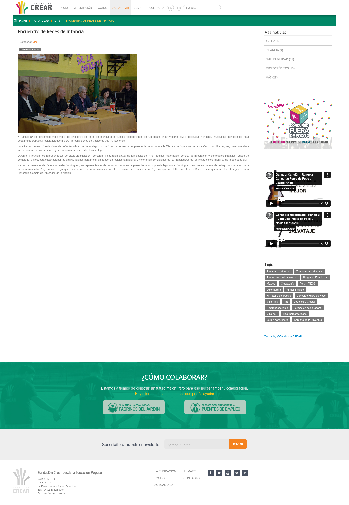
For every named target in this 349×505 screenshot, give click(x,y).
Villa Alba (272, 301)
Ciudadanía (287, 283)
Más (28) (272, 77)
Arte (286, 301)
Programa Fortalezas (315, 277)
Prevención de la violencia (282, 277)
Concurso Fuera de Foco (311, 295)
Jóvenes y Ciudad (304, 301)
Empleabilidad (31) (280, 59)
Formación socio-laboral (308, 308)
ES (170, 8)
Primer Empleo (295, 289)
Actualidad (120, 8)
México (271, 283)
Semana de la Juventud (308, 320)
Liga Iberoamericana (295, 314)
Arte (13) (272, 41)
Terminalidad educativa (309, 271)
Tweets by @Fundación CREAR (283, 336)
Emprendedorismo (277, 308)
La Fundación (82, 8)
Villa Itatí (272, 314)
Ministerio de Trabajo (279, 295)
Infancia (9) (274, 50)
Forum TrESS (308, 283)
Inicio (64, 8)
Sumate (139, 8)
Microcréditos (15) (280, 68)
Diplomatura (274, 289)
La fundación (165, 471)
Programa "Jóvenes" (279, 271)
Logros (102, 8)
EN (179, 8)
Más (35, 42)
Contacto (156, 8)
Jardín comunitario (30, 49)
